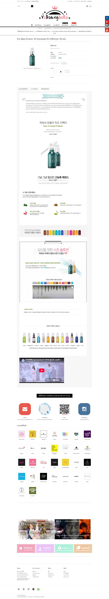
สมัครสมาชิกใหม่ (35, 1)
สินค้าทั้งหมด (38, 25)
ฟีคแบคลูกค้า (65, 24)
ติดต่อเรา (34, 571)
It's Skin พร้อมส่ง (47, 28)
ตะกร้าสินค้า (70, 1)
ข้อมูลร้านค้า (74, 24)
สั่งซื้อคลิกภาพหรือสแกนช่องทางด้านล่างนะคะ (54, 396)
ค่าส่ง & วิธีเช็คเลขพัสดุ (21, 576)
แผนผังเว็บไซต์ (35, 576)
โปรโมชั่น (50, 576)
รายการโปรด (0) (76, 1)
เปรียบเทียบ (67, 72)
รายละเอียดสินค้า (23, 89)
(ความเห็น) (63, 62)
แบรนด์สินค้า (56, 25)
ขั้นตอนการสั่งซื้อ (20, 571)
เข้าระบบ (28, 1)
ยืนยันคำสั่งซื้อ (83, 1)
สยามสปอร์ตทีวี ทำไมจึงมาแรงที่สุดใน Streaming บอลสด (23, 579)
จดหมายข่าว (66, 576)
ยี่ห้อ (49, 571)
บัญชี (64, 571)
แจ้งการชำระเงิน (35, 573)
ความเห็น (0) (34, 89)
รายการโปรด (67, 70)
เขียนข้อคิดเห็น (64, 63)
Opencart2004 (41, 596)
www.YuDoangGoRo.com (32, 25)
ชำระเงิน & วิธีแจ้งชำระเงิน (22, 575)
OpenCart (23, 595)
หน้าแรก (40, 28)
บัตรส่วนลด (50, 573)
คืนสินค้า (34, 575)
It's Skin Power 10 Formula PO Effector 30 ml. (62, 28)
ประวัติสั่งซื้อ (65, 573)
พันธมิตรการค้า (51, 575)
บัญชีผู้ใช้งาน (89, 1)
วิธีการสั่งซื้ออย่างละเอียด (22, 573)
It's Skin (60, 52)
